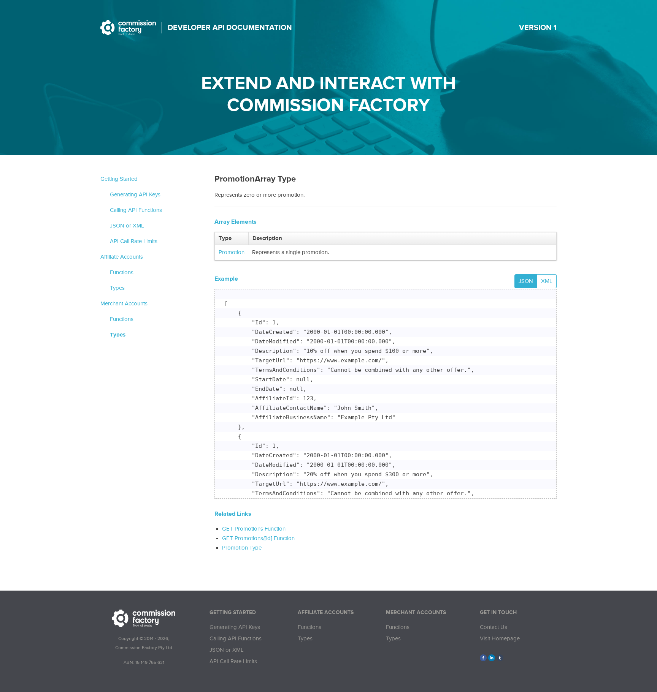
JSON (526, 281)
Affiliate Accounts (121, 257)
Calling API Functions (136, 210)
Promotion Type (242, 548)
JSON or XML (127, 226)
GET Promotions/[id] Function (258, 538)
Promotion (231, 252)
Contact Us (493, 627)
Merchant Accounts (124, 304)
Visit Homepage (500, 638)
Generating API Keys (135, 194)
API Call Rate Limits (133, 241)
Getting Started (119, 179)
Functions (121, 272)
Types (117, 288)
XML (546, 281)
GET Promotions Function (254, 529)
